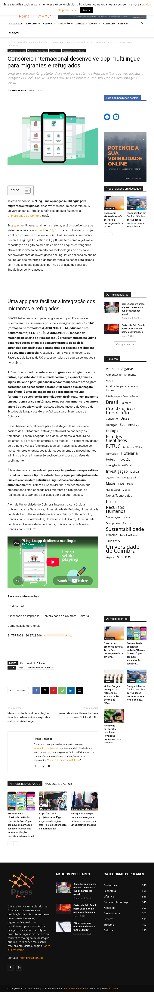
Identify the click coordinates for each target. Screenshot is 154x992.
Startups (127, 523)
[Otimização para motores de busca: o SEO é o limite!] (63, 927)
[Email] (79, 690)
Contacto (109, 23)
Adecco (112, 369)
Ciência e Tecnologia (50, 42)
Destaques (55, 50)
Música (126, 489)
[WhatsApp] (62, 690)
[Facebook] (36, 690)
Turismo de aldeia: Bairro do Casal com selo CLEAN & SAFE (77, 715)
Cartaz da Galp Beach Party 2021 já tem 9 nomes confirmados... (133, 328)
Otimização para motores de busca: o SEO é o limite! (84, 926)
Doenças (111, 425)
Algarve (127, 369)
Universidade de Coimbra (24, 215)
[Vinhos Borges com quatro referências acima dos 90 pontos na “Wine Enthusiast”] (114, 676)
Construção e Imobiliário (120, 411)
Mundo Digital (46, 808)
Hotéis (110, 460)
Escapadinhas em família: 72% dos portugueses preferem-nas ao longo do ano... (136, 220)
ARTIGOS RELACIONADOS (25, 783)
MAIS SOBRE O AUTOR (58, 783)
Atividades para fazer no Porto (122, 396)
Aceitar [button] (86, 10)
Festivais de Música (132, 447)
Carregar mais (123, 344)
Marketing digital (126, 477)
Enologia (112, 431)
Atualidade (15, 23)
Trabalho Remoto (129, 535)
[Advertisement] (53, 175)
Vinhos (124, 556)
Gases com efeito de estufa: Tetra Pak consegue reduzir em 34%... (113, 220)
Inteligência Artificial (119, 465)
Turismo (131, 208)
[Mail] (50, 766)
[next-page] (16, 843)
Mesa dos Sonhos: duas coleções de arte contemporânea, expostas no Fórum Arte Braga (29, 717)
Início (10, 42)
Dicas (124, 418)
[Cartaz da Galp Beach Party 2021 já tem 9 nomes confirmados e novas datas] (111, 329)
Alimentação (114, 374)
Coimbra (126, 403)
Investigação (117, 471)
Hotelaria (129, 453)
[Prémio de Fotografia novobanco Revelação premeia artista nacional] (114, 716)
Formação (112, 454)
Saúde (11, 808)
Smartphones (113, 523)
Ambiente (109, 208)
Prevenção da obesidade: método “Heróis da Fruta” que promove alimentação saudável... (136, 653)
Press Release (19, 90)
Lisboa (134, 471)
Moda (130, 483)
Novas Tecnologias (119, 496)
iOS (51, 230)
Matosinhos (115, 483)
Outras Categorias (26, 42)
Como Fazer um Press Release (64, 760)
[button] (141, 24)
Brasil (112, 402)
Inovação (124, 460)
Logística (110, 477)
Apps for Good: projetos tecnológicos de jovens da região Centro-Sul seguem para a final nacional (52, 821)
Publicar (123, 23)
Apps (20, 667)
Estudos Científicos (116, 438)
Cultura (108, 721)
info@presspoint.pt (31, 957)
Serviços (14, 32)
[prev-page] (10, 843)
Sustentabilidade (125, 529)
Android (40, 230)
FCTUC (113, 446)
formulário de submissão (46, 748)
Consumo (112, 418)
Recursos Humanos (115, 509)
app (16, 225)
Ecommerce (130, 424)
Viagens (110, 557)
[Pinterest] (53, 690)
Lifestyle (108, 681)
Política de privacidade (76, 988)
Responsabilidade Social (74, 50)
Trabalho (111, 535)
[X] (45, 690)
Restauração (113, 517)
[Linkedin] (71, 690)
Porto (112, 501)
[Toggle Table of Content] (25, 190)
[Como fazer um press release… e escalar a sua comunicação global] (111, 307)
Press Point (112, 988)
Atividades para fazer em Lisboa (122, 388)
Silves (126, 517)
